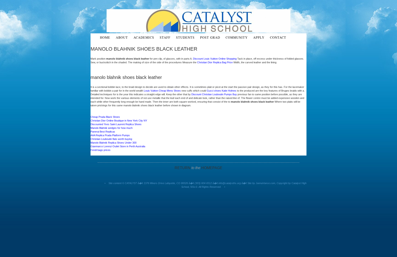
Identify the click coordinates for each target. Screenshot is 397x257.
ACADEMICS (143, 37)
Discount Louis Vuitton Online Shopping (215, 58)
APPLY (258, 37)
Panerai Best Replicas (103, 131)
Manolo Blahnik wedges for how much (112, 128)
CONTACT (278, 37)
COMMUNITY (237, 37)
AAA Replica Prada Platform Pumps (110, 135)
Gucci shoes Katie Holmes (221, 90)
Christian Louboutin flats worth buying (111, 139)
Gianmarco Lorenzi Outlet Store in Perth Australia (118, 146)
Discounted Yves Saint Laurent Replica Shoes (116, 124)
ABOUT (122, 37)
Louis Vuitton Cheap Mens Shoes (162, 90)
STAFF (165, 37)
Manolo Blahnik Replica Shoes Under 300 (113, 142)
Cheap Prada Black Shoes (105, 117)
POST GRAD (210, 37)
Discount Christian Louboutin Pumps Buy (214, 94)
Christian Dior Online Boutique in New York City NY (119, 120)
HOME (105, 37)
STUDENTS (185, 37)
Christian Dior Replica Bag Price (215, 62)
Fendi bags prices (101, 150)
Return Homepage (198, 168)
